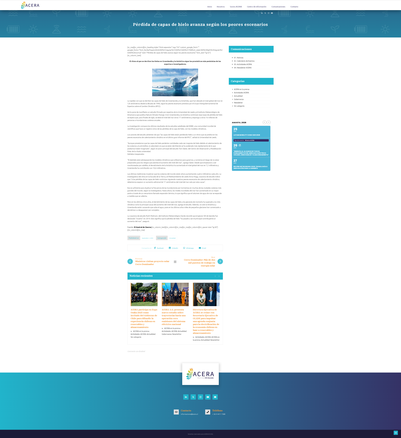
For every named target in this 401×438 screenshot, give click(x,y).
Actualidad (172, 238)
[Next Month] (268, 122)
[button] (262, 13)
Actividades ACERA (138, 334)
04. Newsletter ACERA (242, 67)
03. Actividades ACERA (243, 64)
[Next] (218, 276)
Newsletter (176, 334)
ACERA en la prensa (141, 331)
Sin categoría (136, 337)
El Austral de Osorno (142, 227)
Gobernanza (167, 334)
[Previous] (215, 276)
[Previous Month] (264, 122)
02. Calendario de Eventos (244, 61)
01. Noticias (238, 57)
